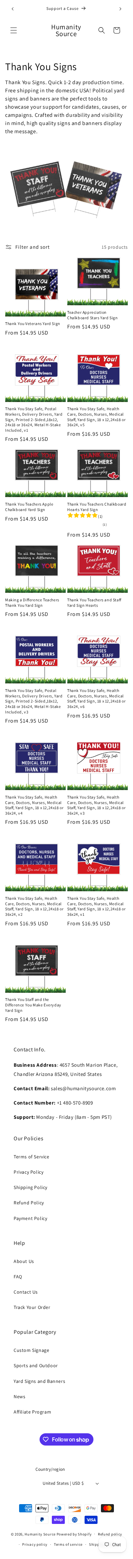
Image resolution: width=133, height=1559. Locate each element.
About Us (24, 1261)
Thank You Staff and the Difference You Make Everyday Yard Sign (33, 1005)
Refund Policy (29, 1203)
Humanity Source (40, 1533)
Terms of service (68, 1544)
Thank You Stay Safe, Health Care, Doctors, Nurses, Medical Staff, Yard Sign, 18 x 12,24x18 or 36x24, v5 (96, 416)
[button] (13, 30)
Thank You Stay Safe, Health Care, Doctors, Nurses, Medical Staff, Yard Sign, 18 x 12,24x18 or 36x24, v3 (96, 805)
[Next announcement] (120, 8)
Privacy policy (34, 1544)
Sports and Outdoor (36, 1365)
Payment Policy (30, 1218)
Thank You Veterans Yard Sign (32, 323)
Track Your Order (32, 1307)
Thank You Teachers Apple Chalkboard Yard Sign (29, 506)
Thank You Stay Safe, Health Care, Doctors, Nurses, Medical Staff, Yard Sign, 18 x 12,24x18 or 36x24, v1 (96, 906)
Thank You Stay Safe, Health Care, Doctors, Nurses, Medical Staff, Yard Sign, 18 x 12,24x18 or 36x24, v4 (34, 805)
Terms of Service (31, 1157)
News (19, 1396)
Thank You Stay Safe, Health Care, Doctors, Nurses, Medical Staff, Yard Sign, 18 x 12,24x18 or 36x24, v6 (96, 698)
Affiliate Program (32, 1412)
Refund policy (110, 1534)
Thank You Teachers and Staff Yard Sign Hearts (94, 602)
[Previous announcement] (12, 8)
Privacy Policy (28, 1172)
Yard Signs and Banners (39, 1381)
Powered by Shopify (74, 1533)
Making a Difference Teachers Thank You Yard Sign (32, 602)
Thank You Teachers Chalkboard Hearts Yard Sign (96, 506)
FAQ (18, 1277)
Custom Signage (31, 1350)
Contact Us (26, 1292)
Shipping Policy (30, 1187)
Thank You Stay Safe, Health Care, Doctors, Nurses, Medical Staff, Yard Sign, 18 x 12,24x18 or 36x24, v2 (34, 906)
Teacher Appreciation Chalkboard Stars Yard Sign (92, 315)
